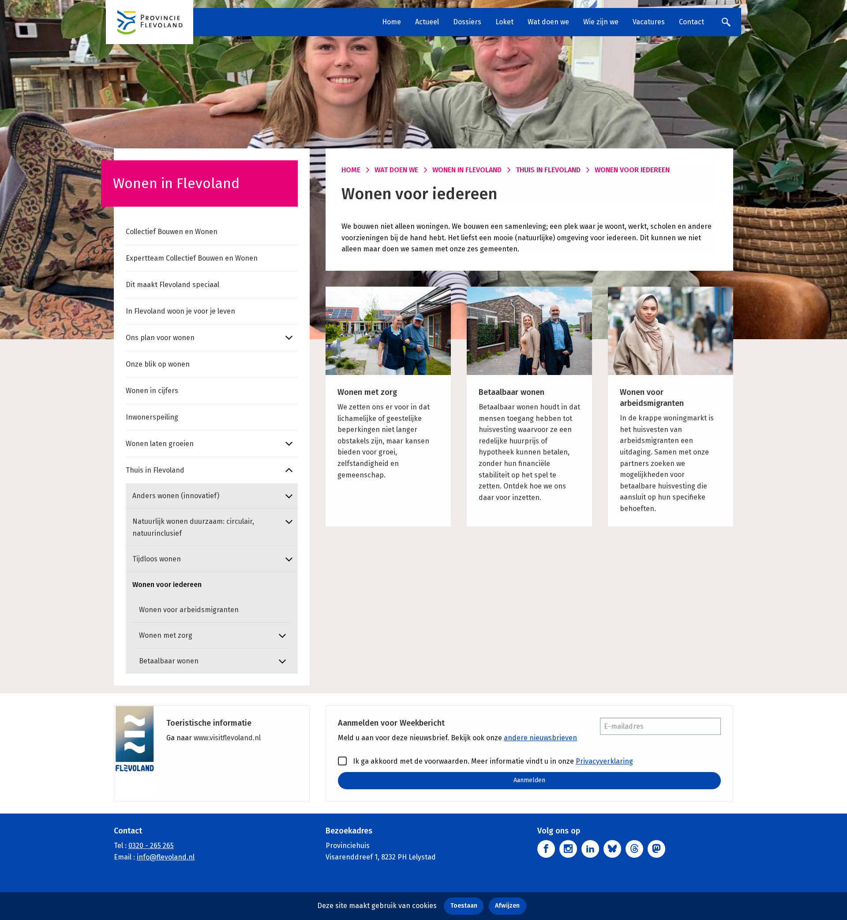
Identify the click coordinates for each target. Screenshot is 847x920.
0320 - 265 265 (151, 845)
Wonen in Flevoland (467, 170)
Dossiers (467, 22)
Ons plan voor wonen (160, 337)
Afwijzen (507, 905)
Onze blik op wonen (158, 364)
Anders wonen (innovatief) (175, 496)
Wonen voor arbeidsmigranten (189, 610)
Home (391, 22)
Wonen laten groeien (160, 443)
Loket (504, 22)
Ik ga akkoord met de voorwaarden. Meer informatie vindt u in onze (492, 761)
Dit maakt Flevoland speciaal (172, 284)
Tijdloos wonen (156, 559)
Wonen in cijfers (152, 390)
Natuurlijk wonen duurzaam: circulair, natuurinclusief (193, 527)
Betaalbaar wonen (169, 661)
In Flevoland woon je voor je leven (180, 311)
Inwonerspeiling (152, 417)
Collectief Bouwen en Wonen (171, 231)
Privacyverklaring (604, 761)
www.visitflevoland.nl (227, 738)
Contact (691, 22)
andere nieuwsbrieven (540, 738)
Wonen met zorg (165, 635)
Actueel (427, 22)
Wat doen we (548, 22)
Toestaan (463, 905)
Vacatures (649, 22)
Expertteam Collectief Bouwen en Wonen (192, 258)
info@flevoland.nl (166, 857)
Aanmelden (529, 780)
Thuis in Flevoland (155, 470)
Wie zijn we (600, 22)
